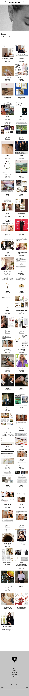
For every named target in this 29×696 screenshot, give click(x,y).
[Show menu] (2, 2)
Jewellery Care (14, 672)
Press (14, 670)
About (14, 668)
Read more (7, 61)
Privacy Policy (14, 679)
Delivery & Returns (14, 676)
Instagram (14, 674)
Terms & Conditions (14, 678)
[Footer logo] (14, 659)
